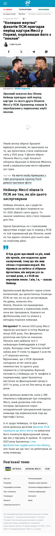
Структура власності (12, 505)
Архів (30, 500)
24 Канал (7, 9)
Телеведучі (8, 496)
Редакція (7, 483)
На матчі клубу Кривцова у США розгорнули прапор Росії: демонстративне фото (24, 179)
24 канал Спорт (9, 14)
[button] (8, 51)
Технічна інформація (36, 492)
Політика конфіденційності (39, 487)
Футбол (22, 14)
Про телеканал (10, 492)
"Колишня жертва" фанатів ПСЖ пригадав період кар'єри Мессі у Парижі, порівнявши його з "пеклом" (40, 14)
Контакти (32, 496)
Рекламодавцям (35, 478)
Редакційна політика (12, 487)
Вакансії (7, 500)
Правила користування (37, 483)
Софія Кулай (15, 44)
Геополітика (25, 9)
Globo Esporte (22, 88)
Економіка (43, 9)
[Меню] (5, 3)
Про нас (7, 478)
